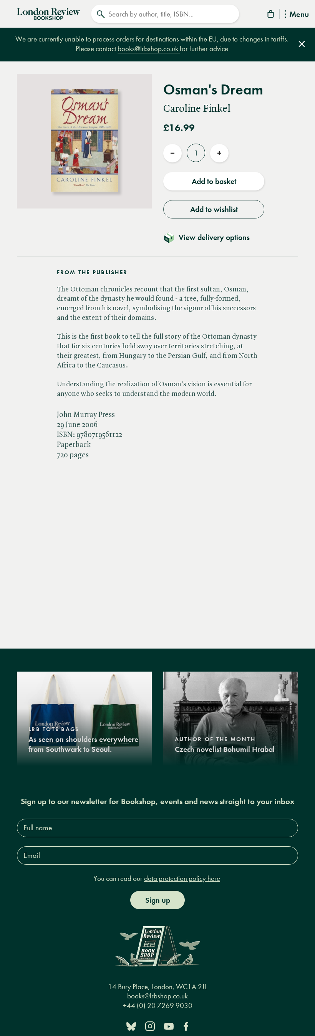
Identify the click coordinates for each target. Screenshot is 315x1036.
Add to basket (214, 181)
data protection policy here (182, 878)
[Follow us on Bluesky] (131, 1026)
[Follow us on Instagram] (150, 1026)
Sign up (157, 900)
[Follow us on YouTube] (169, 1026)
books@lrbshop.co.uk (149, 48)
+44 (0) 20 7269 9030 (157, 1005)
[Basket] (271, 15)
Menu (299, 15)
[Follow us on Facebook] (186, 1026)
